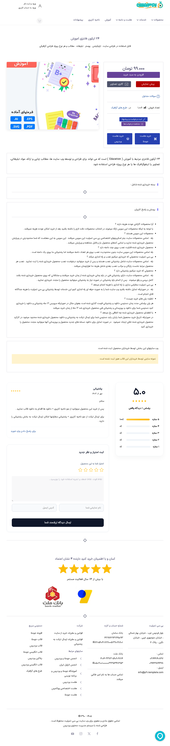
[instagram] (81, 733)
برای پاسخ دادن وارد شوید (23, 431)
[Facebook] (97, 733)
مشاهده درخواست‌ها (132, 123)
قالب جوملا (36, 639)
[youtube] (72, 733)
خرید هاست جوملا (145, 138)
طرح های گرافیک (119, 107)
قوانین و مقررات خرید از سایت (68, 633)
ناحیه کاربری (94, 20)
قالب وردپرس (36, 645)
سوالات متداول (149, 96)
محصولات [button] (158, 20)
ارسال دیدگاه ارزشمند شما (57, 523)
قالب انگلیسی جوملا (32, 652)
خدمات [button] (142, 20)
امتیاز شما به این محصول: (92, 463)
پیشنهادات (78, 20)
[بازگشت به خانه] (149, 5)
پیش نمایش (148, 84)
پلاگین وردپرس (35, 658)
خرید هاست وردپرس (118, 138)
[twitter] (89, 733)
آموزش (108, 20)
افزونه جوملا (36, 633)
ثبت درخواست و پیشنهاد (132, 119)
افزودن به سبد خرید (133, 75)
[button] (39, 21)
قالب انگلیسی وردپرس (31, 664)
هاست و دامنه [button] (125, 20)
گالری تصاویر (117, 84)
